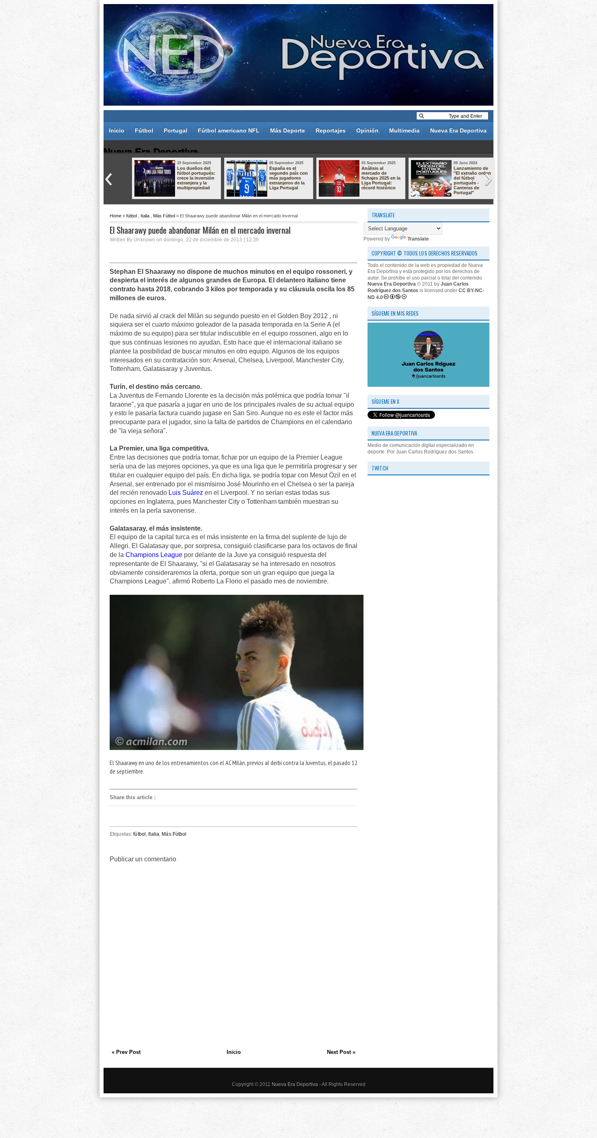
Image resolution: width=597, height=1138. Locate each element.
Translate (418, 239)
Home (115, 215)
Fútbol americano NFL (229, 130)
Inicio (116, 130)
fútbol (131, 215)
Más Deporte (287, 130)
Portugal (175, 130)
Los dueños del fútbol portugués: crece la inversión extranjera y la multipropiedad (196, 178)
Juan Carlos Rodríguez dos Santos (418, 287)
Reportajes (331, 130)
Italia (145, 215)
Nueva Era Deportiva (458, 130)
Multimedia (404, 130)
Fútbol (144, 130)
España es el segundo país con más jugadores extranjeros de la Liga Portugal (288, 178)
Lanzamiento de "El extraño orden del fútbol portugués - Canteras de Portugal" (472, 180)
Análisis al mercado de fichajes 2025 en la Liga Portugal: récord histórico (380, 178)
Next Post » (341, 1052)
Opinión (367, 130)
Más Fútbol (164, 215)
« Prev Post (126, 1052)
